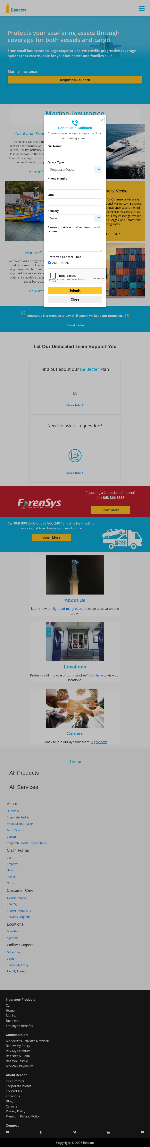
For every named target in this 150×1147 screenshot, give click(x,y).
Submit (75, 290)
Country (53, 211)
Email (51, 195)
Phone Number (58, 178)
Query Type (56, 162)
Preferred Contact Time (64, 257)
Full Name (55, 146)
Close (75, 299)
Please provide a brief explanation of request (74, 229)
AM (54, 262)
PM (67, 262)
